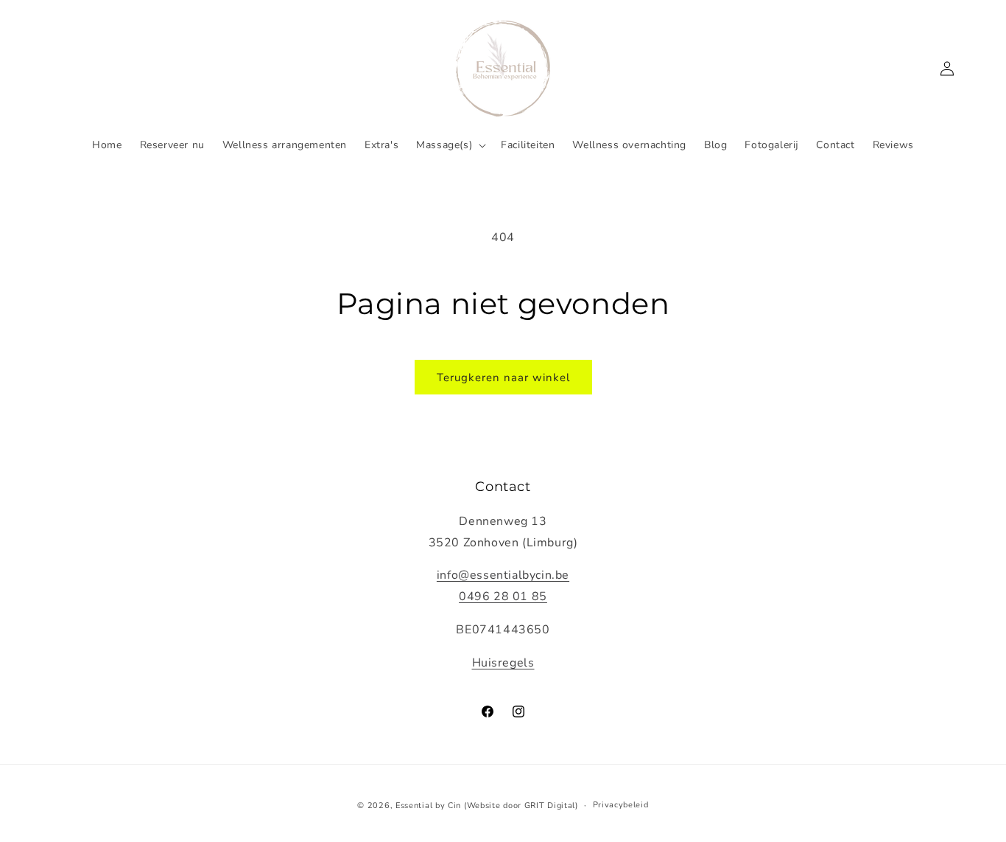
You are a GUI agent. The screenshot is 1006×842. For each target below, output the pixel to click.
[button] (449, 145)
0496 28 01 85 (503, 596)
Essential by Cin (428, 805)
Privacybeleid (621, 804)
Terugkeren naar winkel (503, 377)
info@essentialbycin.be (503, 575)
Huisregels (503, 663)
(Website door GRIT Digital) (521, 805)
